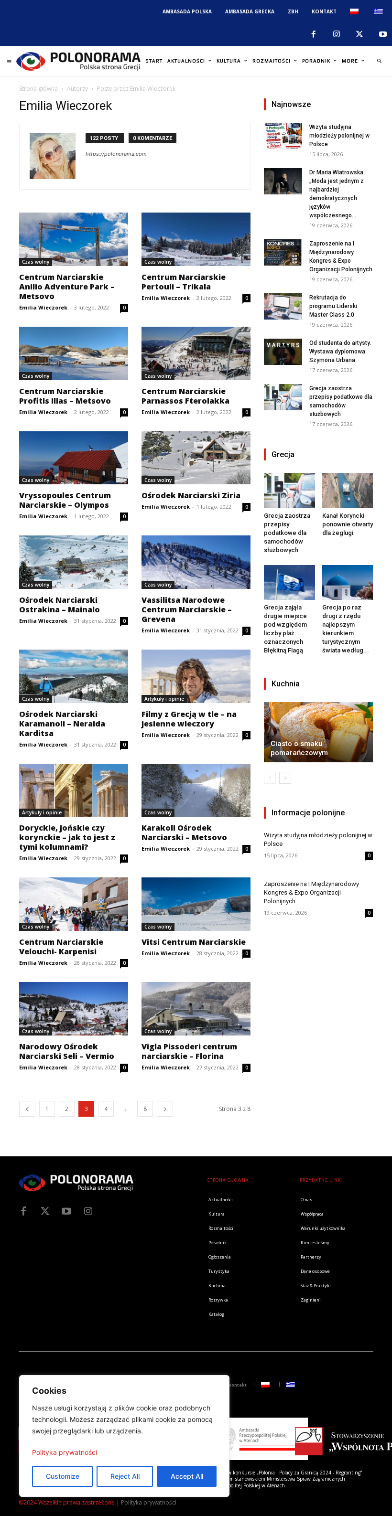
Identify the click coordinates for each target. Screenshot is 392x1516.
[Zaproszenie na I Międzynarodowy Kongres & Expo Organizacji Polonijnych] (283, 252)
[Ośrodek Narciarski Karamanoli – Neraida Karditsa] (73, 676)
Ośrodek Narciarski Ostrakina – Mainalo (59, 605)
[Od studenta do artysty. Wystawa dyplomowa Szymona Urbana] (283, 352)
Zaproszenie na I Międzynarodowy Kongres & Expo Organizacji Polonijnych (311, 892)
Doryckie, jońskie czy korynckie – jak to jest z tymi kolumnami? (67, 837)
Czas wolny (35, 261)
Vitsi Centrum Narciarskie (194, 942)
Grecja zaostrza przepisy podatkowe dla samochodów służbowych (287, 533)
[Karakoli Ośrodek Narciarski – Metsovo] (196, 790)
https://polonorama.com (116, 153)
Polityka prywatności (64, 1452)
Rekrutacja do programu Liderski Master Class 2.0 (333, 306)
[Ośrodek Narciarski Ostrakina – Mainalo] (73, 562)
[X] (359, 34)
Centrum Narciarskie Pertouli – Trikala (184, 282)
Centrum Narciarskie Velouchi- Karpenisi (61, 947)
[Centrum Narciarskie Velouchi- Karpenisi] (73, 904)
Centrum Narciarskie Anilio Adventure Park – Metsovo (67, 286)
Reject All (125, 1476)
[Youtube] (383, 34)
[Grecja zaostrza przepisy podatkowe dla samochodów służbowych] (283, 397)
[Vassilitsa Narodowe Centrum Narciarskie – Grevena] (196, 562)
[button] (379, 61)
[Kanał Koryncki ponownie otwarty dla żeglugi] (347, 490)
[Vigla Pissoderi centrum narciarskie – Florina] (196, 1009)
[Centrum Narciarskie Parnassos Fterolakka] (196, 353)
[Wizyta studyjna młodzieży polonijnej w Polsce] (283, 136)
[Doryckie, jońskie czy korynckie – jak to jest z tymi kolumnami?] (73, 790)
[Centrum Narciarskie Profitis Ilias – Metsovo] (73, 353)
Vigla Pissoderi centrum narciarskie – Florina (189, 1051)
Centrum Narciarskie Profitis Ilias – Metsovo (65, 396)
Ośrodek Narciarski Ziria (191, 495)
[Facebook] (313, 34)
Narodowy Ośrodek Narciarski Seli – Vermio (66, 1051)
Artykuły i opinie (164, 698)
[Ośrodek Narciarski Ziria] (196, 458)
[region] (124, 1436)
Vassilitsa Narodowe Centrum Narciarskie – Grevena (187, 609)
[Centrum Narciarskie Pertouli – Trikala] (196, 239)
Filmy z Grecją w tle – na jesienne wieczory (189, 719)
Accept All (187, 1476)
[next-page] (165, 1109)
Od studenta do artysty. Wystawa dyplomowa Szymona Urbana (340, 351)
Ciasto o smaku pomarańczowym (299, 748)
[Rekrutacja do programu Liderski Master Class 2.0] (283, 306)
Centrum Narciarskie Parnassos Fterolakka (185, 396)
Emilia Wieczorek (43, 307)
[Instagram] (336, 34)
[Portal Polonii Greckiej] (78, 61)
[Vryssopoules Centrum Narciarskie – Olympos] (73, 458)
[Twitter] (45, 1211)
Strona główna (38, 89)
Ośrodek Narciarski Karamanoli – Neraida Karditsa (62, 723)
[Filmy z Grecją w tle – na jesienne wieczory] (196, 676)
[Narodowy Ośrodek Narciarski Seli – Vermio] (73, 1009)
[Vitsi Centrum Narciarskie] (196, 904)
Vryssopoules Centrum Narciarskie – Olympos (65, 500)
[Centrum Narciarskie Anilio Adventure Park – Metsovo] (73, 239)
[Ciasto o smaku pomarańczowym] (318, 732)
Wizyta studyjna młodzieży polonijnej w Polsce (339, 136)
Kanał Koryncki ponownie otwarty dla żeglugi (347, 524)
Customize (62, 1476)
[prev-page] (27, 1109)
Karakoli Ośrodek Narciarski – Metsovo (184, 832)
